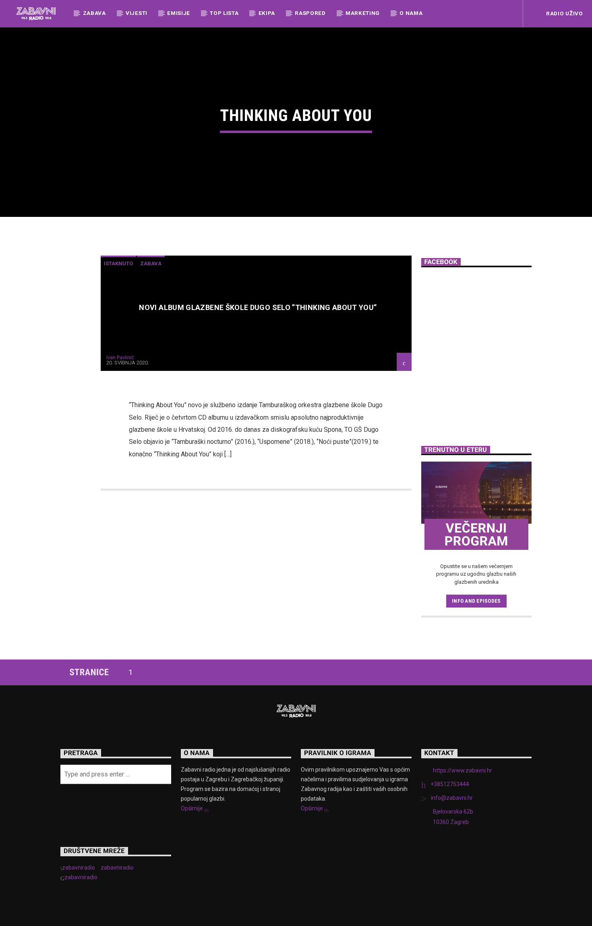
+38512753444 (450, 784)
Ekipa (267, 13)
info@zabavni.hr (452, 798)
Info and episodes (476, 601)
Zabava (94, 13)
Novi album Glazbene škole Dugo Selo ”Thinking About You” (258, 307)
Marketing (363, 13)
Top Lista (224, 13)
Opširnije (192, 808)
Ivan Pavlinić (120, 357)
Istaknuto (118, 263)
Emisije (178, 13)
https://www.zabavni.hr (462, 770)
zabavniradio (78, 867)
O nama (410, 13)
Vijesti (136, 13)
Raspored (310, 13)
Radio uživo (563, 13)
